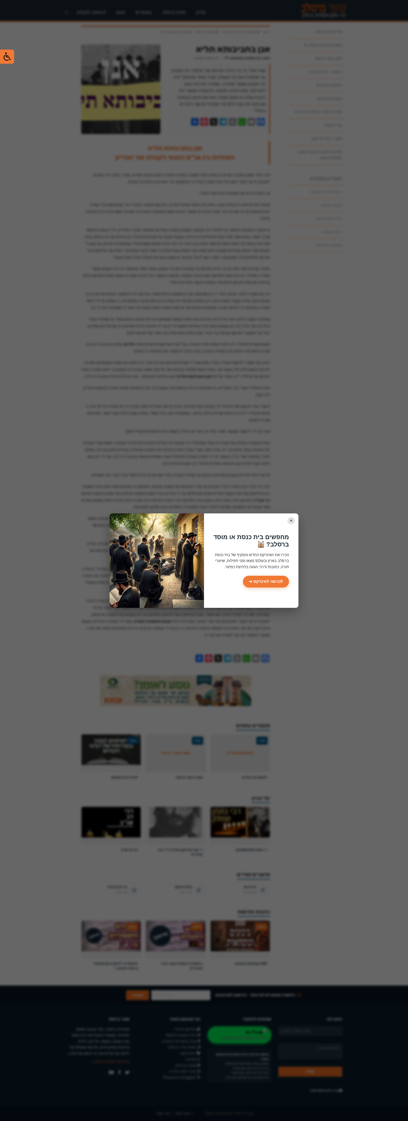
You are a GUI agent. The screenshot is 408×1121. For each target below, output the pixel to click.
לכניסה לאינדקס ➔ (266, 581)
